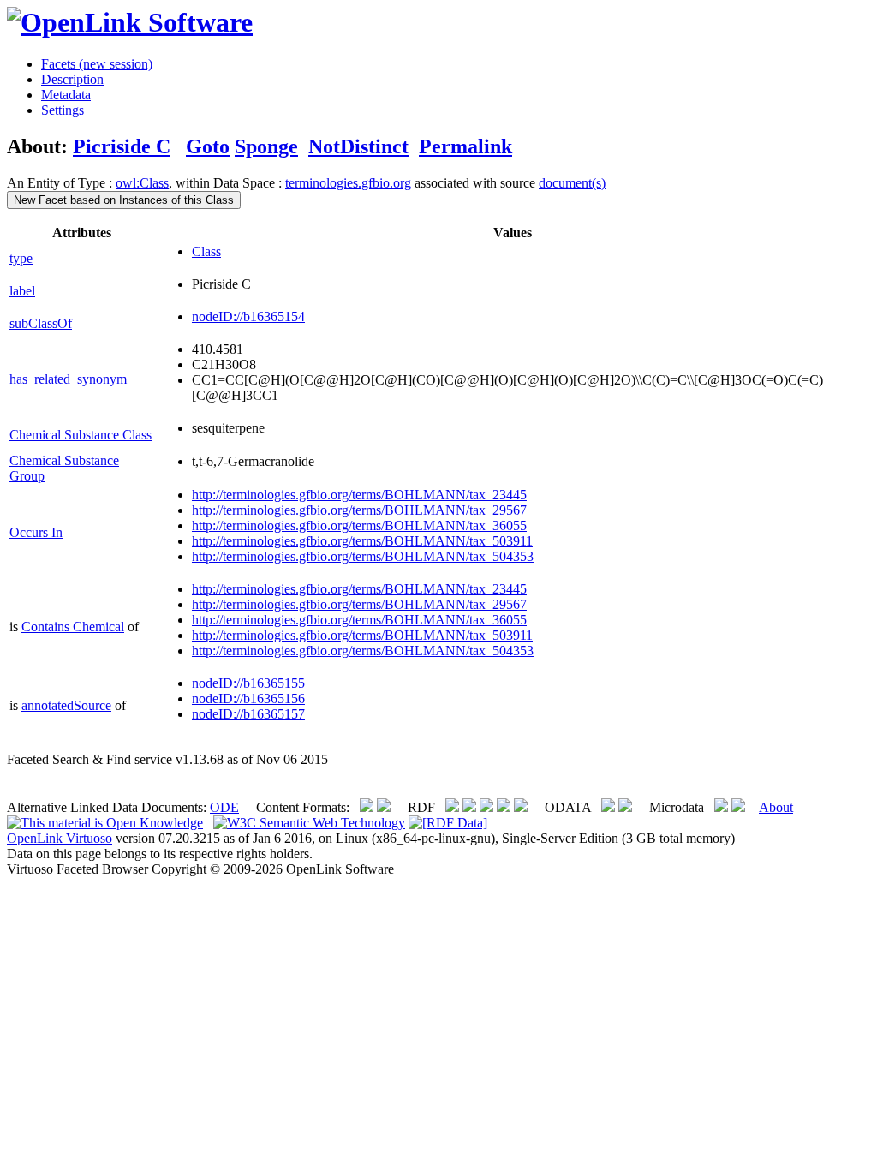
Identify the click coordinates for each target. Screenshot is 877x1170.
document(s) (572, 183)
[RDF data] (448, 822)
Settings (62, 110)
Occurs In (36, 532)
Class (206, 251)
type (21, 258)
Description (72, 79)
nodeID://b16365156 (248, 698)
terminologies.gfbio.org (348, 183)
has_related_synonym (68, 379)
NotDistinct (358, 146)
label (22, 291)
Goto (208, 146)
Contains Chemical (72, 626)
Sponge (266, 146)
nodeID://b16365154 (248, 316)
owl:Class (142, 183)
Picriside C (121, 146)
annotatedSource (66, 705)
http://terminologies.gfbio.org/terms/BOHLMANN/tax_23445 (359, 494)
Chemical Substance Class (80, 434)
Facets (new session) (96, 64)
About (776, 807)
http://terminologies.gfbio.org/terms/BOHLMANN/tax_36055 (359, 525)
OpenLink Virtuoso (59, 838)
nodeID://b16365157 (248, 714)
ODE (224, 807)
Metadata (66, 94)
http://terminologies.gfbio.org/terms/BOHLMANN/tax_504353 (363, 556)
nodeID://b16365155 (248, 683)
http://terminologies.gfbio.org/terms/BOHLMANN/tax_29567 (359, 510)
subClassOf (40, 323)
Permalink (465, 146)
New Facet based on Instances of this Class (124, 200)
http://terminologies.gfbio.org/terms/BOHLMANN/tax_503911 (362, 541)
